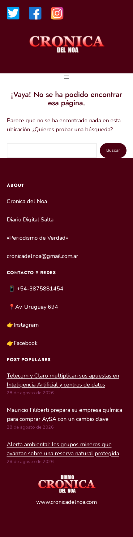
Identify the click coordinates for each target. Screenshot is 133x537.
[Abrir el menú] (66, 77)
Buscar (113, 150)
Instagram (26, 325)
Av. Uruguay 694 (36, 307)
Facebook (25, 343)
